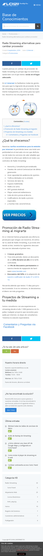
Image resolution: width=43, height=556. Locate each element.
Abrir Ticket (11, 410)
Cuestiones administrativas (14, 516)
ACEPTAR (21, 554)
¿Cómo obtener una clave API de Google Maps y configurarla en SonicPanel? (20, 445)
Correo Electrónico (13, 497)
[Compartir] (11, 63)
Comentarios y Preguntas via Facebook (22, 135)
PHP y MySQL (12, 502)
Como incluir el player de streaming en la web (22, 456)
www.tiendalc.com (19, 271)
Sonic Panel (11, 488)
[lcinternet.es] (15, 5)
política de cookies (22, 550)
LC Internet (10, 83)
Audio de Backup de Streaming (19, 436)
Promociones (13, 53)
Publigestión (9, 520)
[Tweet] (31, 63)
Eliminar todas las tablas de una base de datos (23, 427)
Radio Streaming (11, 483)
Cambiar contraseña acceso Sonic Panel (23, 465)
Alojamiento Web (11, 492)
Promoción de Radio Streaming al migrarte (20, 129)
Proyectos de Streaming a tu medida (18, 132)
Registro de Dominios (12, 511)
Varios (7, 506)
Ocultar (26, 121)
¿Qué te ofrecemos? (12, 126)
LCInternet (29, 50)
